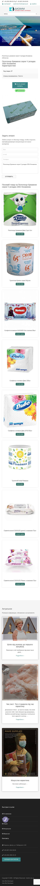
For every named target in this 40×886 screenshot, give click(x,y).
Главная (4, 37)
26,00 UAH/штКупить (20, 85)
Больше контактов (11, 859)
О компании (7, 814)
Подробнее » (20, 655)
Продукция (12, 37)
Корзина (7, 4)
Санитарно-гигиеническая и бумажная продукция (18, 38)
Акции (6, 823)
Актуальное (7, 828)
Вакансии (7, 833)
